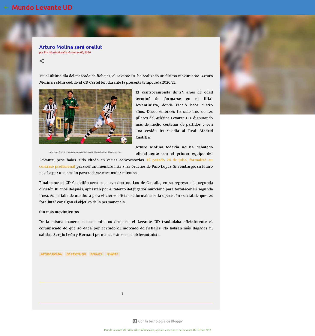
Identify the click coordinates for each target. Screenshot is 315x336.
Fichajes (96, 254)
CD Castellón (76, 254)
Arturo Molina (51, 254)
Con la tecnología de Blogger (160, 321)
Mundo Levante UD (42, 7)
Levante (112, 254)
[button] (41, 61)
